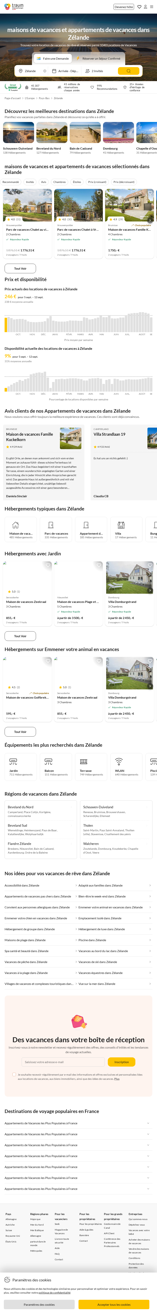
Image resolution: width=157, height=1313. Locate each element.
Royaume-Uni (13, 1235)
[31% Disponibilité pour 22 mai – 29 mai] (109, 385)
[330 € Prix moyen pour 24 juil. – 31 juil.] (134, 322)
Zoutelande (90, 848)
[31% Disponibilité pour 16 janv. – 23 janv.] (59, 385)
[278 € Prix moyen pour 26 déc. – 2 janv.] (50, 324)
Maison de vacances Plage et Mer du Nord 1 (86, 601)
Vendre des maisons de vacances (139, 1250)
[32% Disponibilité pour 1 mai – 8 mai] (101, 385)
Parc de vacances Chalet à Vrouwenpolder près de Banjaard (97, 229)
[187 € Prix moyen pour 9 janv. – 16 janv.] (56, 326)
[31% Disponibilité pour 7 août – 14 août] (140, 385)
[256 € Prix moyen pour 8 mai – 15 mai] (103, 324)
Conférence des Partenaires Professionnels (112, 1242)
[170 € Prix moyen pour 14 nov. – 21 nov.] (34, 327)
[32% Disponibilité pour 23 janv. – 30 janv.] (62, 385)
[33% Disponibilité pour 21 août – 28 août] (145, 385)
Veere (95, 852)
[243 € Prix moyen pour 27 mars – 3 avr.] (87, 325)
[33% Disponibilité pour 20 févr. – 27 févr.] (73, 385)
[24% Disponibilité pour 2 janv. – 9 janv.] (53, 387)
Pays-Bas (44, 98)
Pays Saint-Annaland (112, 830)
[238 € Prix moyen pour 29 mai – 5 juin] (112, 325)
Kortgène (44, 812)
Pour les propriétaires (90, 1223)
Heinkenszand (32, 830)
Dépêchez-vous (137, 1224)
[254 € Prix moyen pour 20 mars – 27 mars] (84, 324)
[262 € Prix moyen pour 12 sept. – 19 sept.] (8, 324)
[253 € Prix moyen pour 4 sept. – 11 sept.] (151, 324)
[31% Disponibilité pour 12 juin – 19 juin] (117, 385)
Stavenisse (97, 834)
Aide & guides (86, 1229)
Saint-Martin (90, 830)
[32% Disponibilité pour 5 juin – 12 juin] (115, 385)
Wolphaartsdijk (34, 834)
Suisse (9, 1230)
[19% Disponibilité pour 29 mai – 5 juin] (112, 388)
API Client (109, 1233)
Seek (57, 1223)
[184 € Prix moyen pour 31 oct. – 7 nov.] (28, 326)
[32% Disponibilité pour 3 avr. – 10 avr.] (89, 385)
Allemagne (11, 1219)
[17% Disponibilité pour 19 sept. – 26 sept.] (11, 388)
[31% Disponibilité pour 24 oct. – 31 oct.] (25, 385)
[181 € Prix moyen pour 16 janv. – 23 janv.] (59, 327)
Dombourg (110, 148)
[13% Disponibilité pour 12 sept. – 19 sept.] (8, 389)
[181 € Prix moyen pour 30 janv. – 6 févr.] (64, 327)
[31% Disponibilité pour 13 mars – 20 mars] (81, 385)
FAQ (57, 1253)
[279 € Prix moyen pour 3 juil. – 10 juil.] (126, 324)
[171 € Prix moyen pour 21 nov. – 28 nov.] (36, 327)
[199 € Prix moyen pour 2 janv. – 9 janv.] (53, 326)
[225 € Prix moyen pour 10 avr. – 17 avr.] (92, 325)
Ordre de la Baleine (36, 852)
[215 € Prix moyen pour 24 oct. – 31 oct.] (25, 326)
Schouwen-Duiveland (18, 148)
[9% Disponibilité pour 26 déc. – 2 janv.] (50, 390)
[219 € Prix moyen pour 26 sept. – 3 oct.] (14, 325)
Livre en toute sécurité (62, 1240)
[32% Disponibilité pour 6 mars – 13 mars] (78, 385)
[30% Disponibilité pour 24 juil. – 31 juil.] (134, 385)
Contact (59, 1259)
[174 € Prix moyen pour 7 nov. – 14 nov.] (31, 327)
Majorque (35, 1219)
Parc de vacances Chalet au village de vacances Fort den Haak (47, 229)
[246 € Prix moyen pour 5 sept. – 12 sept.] (6, 325)
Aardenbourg (16, 852)
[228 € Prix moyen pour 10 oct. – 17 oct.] (20, 325)
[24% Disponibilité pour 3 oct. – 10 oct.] (17, 387)
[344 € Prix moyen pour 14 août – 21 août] (143, 322)
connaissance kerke (19, 815)
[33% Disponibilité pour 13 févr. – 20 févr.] (70, 385)
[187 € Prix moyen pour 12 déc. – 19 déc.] (45, 326)
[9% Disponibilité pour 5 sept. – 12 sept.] (6, 390)
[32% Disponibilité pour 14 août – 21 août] (143, 385)
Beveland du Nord (48, 148)
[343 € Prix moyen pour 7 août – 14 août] (140, 322)
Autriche (10, 1224)
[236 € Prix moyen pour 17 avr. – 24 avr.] (95, 325)
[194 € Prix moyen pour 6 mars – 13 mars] (78, 326)
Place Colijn (31, 812)
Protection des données (136, 1265)
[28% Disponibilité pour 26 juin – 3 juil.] (123, 386)
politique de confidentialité (54, 1292)
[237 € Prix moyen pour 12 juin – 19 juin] (117, 325)
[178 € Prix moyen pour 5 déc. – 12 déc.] (42, 327)
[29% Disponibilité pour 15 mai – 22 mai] (106, 385)
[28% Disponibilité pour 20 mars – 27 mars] (84, 386)
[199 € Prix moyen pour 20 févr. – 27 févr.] (73, 326)
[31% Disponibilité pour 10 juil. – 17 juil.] (129, 385)
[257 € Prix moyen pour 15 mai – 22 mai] (106, 324)
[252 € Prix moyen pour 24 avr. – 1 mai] (98, 325)
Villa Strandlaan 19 (109, 434)
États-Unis (11, 1241)
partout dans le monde (38, 1243)
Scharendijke (91, 815)
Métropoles (36, 1250)
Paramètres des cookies (39, 1304)
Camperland (101, 429)
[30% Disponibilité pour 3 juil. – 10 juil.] (126, 385)
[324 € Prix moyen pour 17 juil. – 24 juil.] (131, 322)
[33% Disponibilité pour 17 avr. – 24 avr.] (95, 385)
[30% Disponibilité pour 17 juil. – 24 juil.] (131, 385)
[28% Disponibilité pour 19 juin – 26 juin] (120, 386)
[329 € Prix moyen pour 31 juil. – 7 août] (137, 322)
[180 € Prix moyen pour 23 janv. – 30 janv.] (62, 327)
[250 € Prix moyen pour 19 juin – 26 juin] (120, 325)
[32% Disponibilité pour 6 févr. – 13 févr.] (67, 385)
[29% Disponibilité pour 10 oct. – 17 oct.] (20, 385)
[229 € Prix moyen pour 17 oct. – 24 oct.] (22, 325)
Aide (57, 1248)
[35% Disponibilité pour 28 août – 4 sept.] (148, 385)
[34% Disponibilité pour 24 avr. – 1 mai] (98, 385)
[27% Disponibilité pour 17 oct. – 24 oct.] (22, 386)
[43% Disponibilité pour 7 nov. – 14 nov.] (31, 382)
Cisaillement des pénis (117, 834)
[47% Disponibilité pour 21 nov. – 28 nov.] (36, 382)
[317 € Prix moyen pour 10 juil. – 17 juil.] (129, 323)
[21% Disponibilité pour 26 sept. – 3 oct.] (14, 387)
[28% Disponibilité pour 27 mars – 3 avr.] (87, 386)
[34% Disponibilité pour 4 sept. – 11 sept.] (151, 385)
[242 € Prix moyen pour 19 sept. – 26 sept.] (11, 325)
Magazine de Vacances (61, 1231)
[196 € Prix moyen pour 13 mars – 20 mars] (81, 326)
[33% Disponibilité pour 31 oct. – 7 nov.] (28, 385)
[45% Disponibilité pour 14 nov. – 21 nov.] (34, 383)
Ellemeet (105, 815)
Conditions (134, 1258)
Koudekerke (119, 848)
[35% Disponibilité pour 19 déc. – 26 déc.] (48, 385)
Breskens (13, 848)
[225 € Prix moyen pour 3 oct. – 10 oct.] (17, 325)
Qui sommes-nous (138, 1219)
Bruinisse (11, 429)
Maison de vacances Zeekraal (26, 601)
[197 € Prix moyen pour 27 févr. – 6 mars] (75, 326)
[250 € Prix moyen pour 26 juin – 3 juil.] (123, 325)
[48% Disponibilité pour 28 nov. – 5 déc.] (39, 382)
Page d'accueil (13, 98)
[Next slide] (150, 220)
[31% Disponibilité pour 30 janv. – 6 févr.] (64, 385)
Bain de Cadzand (81, 148)
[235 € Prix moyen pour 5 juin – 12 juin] (115, 325)
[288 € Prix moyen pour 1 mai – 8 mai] (101, 323)
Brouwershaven (115, 812)
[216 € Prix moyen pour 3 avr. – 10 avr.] (89, 325)
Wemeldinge (15, 830)
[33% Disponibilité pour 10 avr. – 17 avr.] (92, 385)
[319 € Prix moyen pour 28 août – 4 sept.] (148, 323)
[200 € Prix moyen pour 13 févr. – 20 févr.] (70, 326)
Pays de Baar (49, 830)
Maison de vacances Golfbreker (27, 697)
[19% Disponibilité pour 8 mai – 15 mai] (103, 388)
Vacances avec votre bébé (139, 1232)
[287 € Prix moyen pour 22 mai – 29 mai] (109, 323)
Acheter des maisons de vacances (139, 1241)
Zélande (58, 98)
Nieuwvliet (26, 848)
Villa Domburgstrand (122, 601)
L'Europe (30, 98)
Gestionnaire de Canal (112, 1225)
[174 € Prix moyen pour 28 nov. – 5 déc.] (39, 327)
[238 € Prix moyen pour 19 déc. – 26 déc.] (48, 325)
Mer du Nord (37, 1224)
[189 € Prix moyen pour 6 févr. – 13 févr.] (67, 326)
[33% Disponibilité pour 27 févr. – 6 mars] (75, 385)
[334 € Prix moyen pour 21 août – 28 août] (145, 322)
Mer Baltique (37, 1230)
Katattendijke (16, 834)
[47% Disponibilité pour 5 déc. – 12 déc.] (42, 382)
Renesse (88, 812)
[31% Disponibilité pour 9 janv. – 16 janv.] (56, 385)
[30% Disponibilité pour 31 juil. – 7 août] (137, 385)
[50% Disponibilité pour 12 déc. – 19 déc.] (45, 382)
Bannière (84, 1235)
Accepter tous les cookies (114, 1304)
